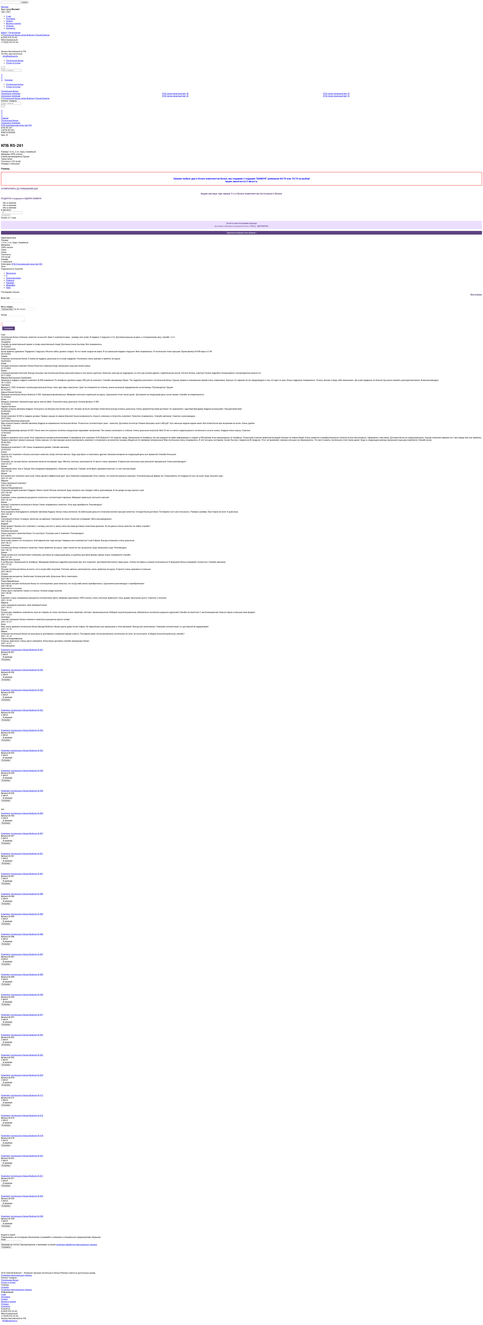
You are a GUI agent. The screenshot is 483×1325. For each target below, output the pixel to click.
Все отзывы (476, 294)
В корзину (6, 215)
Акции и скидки (13, 23)
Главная (4, 118)
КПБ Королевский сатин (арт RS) (16, 125)
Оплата (9, 21)
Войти (4, 32)
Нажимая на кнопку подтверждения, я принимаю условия (49, 1244)
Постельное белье (14, 60)
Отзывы (10, 26)
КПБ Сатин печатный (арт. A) (175, 93)
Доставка (10, 19)
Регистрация (14, 32)
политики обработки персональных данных (76, 1244)
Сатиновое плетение (10, 93)
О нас (8, 16)
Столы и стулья (13, 63)
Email (3, 1239)
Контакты (10, 28)
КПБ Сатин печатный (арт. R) (336, 93)
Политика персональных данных (16, 1275)
